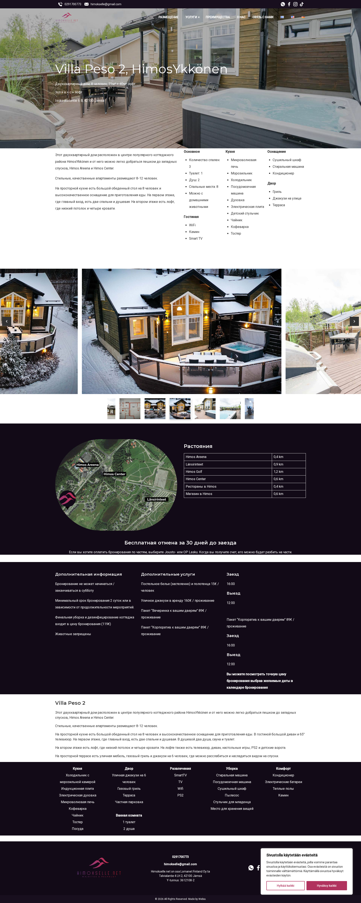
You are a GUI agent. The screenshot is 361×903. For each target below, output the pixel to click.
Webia (202, 899)
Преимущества (218, 17)
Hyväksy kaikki (327, 885)
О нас (241, 17)
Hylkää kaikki (285, 885)
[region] (307, 871)
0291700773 (73, 4)
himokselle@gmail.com (106, 4)
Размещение (168, 17)
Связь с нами (263, 17)
